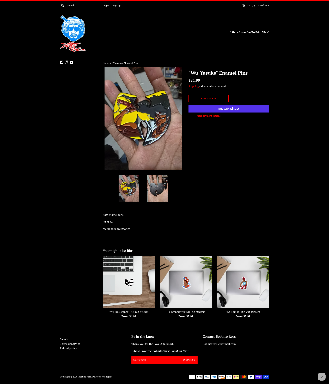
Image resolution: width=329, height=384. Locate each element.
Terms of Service (70, 344)
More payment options (209, 115)
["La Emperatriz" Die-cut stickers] (186, 282)
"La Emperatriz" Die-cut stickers (186, 312)
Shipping (193, 86)
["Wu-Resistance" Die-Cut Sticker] (129, 282)
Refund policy (68, 348)
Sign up (116, 5)
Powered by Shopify (102, 376)
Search (64, 339)
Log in (106, 5)
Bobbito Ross (84, 376)
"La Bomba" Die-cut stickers (243, 312)
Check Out (263, 5)
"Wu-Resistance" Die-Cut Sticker (128, 312)
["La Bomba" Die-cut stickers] (243, 282)
